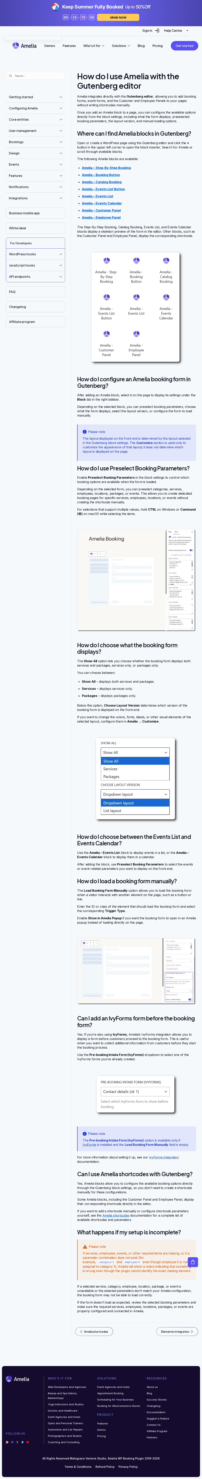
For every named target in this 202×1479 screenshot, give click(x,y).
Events (14, 164)
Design (14, 153)
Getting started (21, 97)
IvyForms (89, 1145)
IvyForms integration (164, 1157)
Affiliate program (22, 322)
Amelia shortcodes (115, 1215)
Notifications (19, 187)
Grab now (118, 17)
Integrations (18, 198)
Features (15, 175)
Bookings (16, 142)
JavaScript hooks (22, 265)
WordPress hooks (22, 254)
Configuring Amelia (23, 108)
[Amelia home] (24, 45)
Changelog (17, 307)
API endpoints (19, 276)
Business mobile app (24, 213)
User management (22, 131)
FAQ (12, 292)
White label (17, 228)
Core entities (19, 119)
